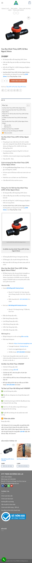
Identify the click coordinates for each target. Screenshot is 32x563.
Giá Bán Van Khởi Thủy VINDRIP (10, 128)
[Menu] (2, 3)
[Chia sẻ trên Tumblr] (20, 90)
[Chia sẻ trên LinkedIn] (17, 90)
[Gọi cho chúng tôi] (8, 485)
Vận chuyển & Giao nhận (8, 504)
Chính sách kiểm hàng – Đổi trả (10, 507)
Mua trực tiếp (7, 125)
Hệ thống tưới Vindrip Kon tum (17, 305)
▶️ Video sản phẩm (7, 132)
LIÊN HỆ (15, 369)
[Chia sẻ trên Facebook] (5, 90)
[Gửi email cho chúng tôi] (5, 485)
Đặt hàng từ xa (7, 127)
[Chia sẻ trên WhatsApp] (2, 90)
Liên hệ (22, 431)
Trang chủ (5, 8)
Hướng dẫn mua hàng (7, 501)
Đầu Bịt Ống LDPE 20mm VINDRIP (7, 459)
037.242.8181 (24, 299)
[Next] (31, 456)
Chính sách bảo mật (6, 496)
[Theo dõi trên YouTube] (11, 485)
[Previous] (1, 456)
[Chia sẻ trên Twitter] (8, 90)
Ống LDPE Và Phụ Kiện (11, 86)
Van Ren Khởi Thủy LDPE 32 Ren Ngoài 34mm (14, 107)
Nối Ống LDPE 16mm (22, 459)
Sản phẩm (14, 8)
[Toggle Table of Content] (27, 105)
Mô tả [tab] (3, 100)
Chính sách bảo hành (7, 498)
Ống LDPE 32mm (18, 10)
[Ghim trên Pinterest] (14, 90)
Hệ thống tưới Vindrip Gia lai (15, 288)
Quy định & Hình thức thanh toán (10, 510)
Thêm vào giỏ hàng (18, 80)
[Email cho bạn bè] (11, 90)
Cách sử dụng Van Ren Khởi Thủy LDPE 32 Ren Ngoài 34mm (14, 110)
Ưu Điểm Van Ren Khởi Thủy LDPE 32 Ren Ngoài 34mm (14, 118)
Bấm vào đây (24, 336)
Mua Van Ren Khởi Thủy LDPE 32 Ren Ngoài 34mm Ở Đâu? (15, 122)
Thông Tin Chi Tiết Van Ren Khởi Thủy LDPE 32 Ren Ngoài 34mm (15, 114)
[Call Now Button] (4, 559)
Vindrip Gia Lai (24, 346)
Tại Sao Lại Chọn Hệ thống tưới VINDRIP (12, 130)
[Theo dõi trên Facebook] (2, 485)
